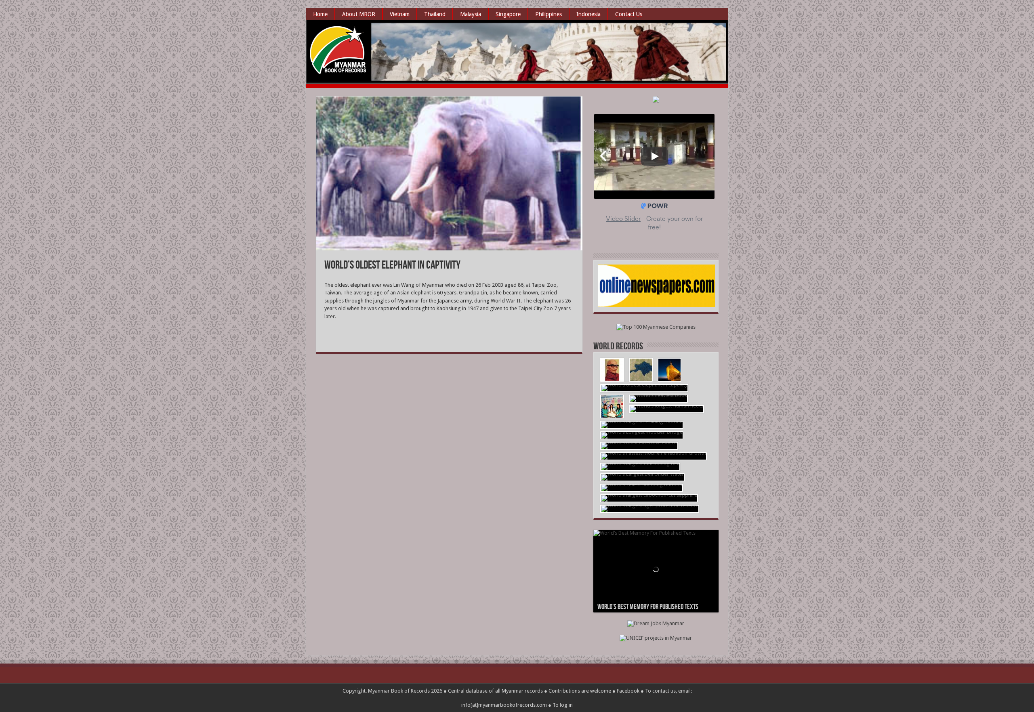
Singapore (508, 14)
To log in (563, 705)
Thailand (435, 14)
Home (320, 14)
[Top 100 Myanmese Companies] (656, 327)
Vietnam (400, 14)
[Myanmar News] (656, 305)
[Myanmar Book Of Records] (338, 68)
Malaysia (470, 14)
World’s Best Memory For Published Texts (647, 607)
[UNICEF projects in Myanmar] (656, 638)
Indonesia (588, 14)
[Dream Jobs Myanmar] (655, 623)
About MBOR (358, 14)
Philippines (548, 14)
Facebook (628, 691)
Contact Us (628, 14)
